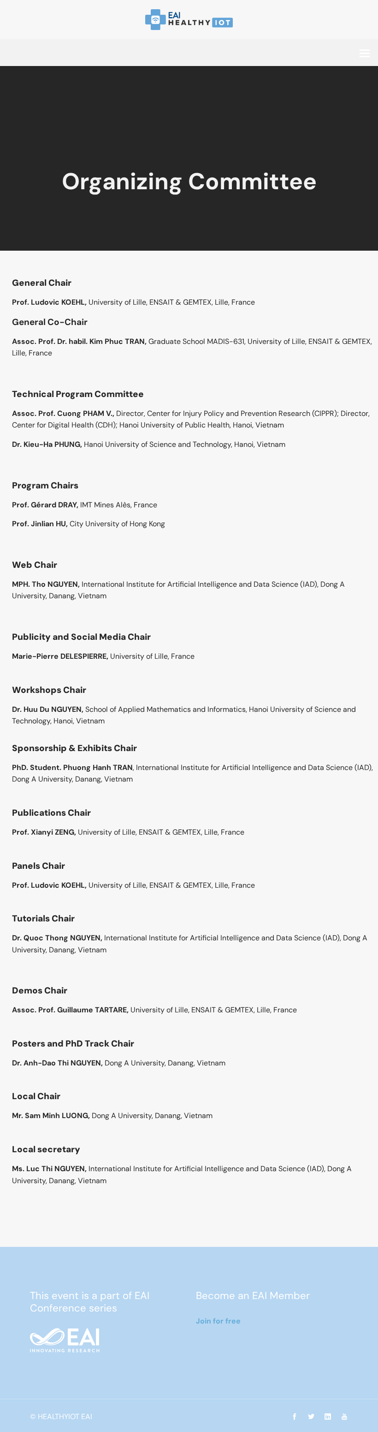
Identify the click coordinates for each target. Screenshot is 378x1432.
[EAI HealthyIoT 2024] (189, 19)
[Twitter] (311, 1417)
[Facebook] (294, 1417)
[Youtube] (342, 1417)
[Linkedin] (327, 1417)
